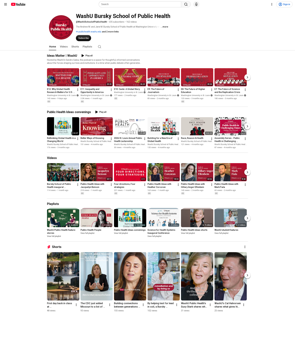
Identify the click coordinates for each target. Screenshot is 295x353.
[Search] (186, 4)
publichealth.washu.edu (89, 31)
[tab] (52, 46)
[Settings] (272, 4)
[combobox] (140, 4)
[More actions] (78, 90)
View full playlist (54, 236)
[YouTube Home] (18, 4)
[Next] (247, 77)
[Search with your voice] (196, 4)
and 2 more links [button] (110, 31)
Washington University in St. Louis (61, 95)
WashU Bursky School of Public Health (63, 144)
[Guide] (5, 4)
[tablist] (147, 46)
